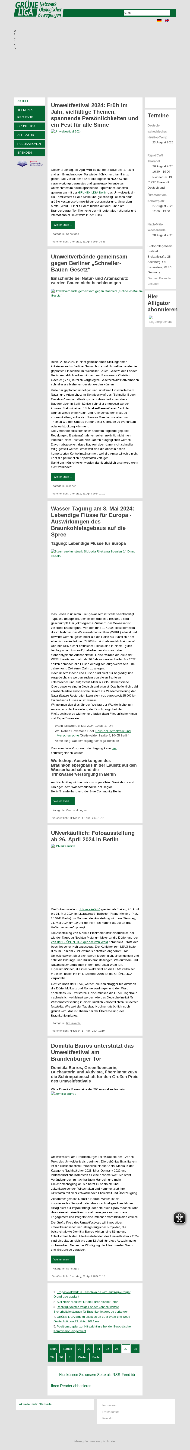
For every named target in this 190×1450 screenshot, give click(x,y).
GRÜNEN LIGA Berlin (92, 192)
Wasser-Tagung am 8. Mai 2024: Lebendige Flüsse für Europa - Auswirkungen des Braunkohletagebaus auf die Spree (92, 521)
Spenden (24, 152)
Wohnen (71, 485)
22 (79, 1348)
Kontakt (107, 1418)
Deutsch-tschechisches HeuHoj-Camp (157, 131)
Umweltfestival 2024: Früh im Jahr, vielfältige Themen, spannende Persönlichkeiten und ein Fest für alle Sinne (95, 115)
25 (107, 1348)
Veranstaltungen (76, 810)
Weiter (82, 1357)
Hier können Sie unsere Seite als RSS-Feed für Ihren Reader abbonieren (93, 1380)
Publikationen (29, 143)
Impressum (109, 1405)
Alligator (25, 135)
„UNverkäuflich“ (89, 909)
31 (70, 1357)
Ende (95, 1357)
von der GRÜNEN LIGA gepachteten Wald (79, 942)
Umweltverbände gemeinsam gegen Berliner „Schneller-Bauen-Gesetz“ (89, 263)
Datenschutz (110, 1412)
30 (61, 1357)
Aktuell (23, 101)
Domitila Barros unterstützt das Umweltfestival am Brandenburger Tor (92, 1052)
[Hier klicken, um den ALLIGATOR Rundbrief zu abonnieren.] (160, 320)
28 (135, 1348)
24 (98, 1348)
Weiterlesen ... (63, 224)
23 (89, 1348)
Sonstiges (72, 234)
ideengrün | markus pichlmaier (95, 1441)
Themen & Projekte (25, 113)
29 (52, 1357)
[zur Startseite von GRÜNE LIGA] (39, 21)
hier (114, 748)
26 (116, 1348)
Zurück (67, 1348)
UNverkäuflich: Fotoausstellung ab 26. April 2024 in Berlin (93, 836)
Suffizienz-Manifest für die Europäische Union (87, 1302)
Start (53, 1348)
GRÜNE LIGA (26, 126)
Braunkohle (73, 1023)
